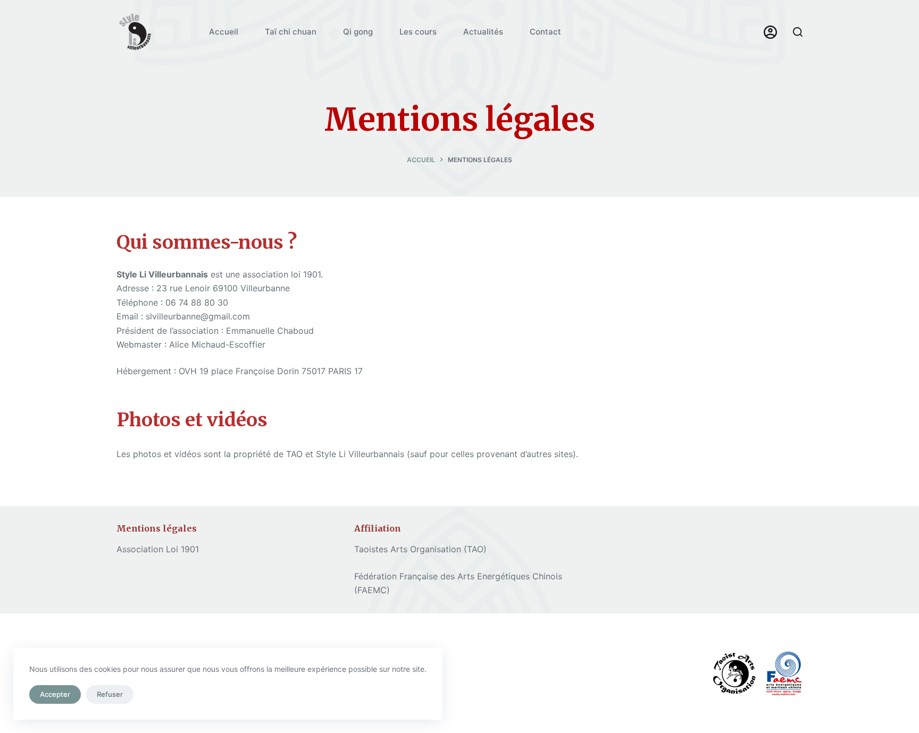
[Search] (798, 32)
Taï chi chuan (290, 32)
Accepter (55, 694)
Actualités (483, 32)
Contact (545, 32)
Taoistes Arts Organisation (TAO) (420, 549)
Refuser (110, 694)
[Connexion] (770, 32)
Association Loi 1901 (157, 549)
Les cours (418, 32)
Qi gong (358, 32)
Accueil (223, 32)
